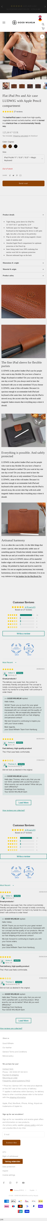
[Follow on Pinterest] (17, 1182)
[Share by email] (20, 175)
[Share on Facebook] (10, 175)
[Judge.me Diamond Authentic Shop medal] (16, 648)
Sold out (23, 183)
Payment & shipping (11, 1075)
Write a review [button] (23, 633)
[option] (40, 19)
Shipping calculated (20, 136)
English (32, 1190)
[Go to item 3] (22, 85)
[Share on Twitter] (13, 175)
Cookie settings (9, 1175)
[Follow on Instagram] (10, 1182)
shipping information (18, 1097)
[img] (8, 669)
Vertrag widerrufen (12, 1161)
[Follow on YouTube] (23, 1182)
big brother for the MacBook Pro (28, 576)
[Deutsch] (40, 19)
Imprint (5, 1171)
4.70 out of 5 (30, 607)
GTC (4, 1152)
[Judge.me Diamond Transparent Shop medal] (29, 648)
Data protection (9, 1167)
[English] (40, 16)
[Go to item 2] (14, 85)
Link (1, 1219)
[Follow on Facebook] (4, 1182)
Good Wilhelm (8, 1043)
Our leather (7, 1047)
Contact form (8, 1069)
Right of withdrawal (10, 1156)
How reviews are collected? (14, 810)
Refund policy (8, 1056)
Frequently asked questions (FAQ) (16, 1081)
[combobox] (40, 16)
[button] (8, 111)
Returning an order (10, 1078)
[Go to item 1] (6, 85)
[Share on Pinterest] (17, 175)
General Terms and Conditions (15, 1052)
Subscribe (11, 1143)
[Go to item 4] (30, 85)
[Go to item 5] (38, 85)
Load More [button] (23, 802)
